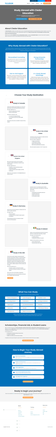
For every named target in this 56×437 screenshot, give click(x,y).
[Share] (6, 435)
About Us (28, 3)
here (21, 358)
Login (41, 3)
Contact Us (19, 413)
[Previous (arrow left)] (1, 436)
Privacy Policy (20, 414)
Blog (43, 412)
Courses (33, 3)
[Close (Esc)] (9, 435)
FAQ (43, 414)
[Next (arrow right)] (4, 436)
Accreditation (20, 411)
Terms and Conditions (21, 416)
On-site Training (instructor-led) (34, 414)
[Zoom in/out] (1, 435)
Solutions (37, 3)
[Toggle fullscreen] (4, 435)
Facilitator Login (45, 411)
